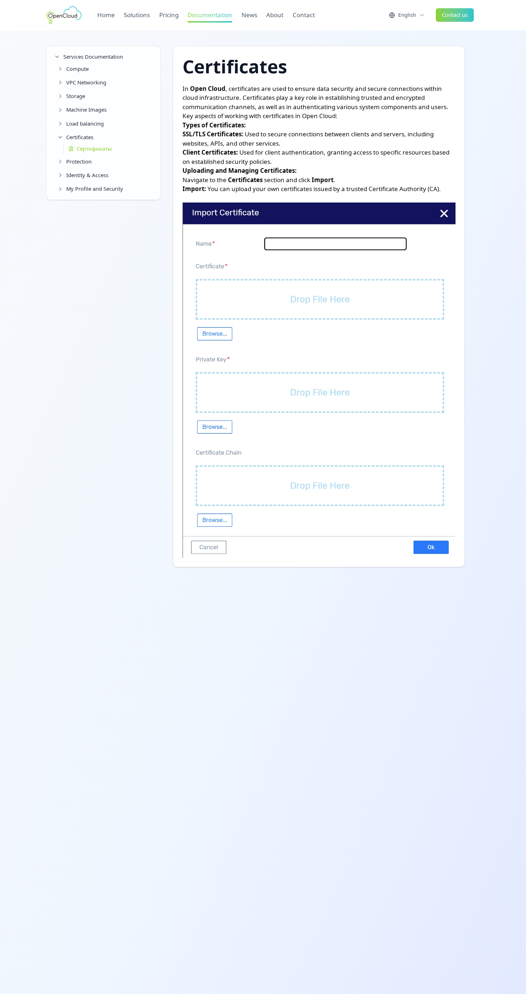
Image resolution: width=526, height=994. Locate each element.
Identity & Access (87, 175)
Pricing (169, 15)
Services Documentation (93, 56)
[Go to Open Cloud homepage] (64, 15)
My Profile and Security (94, 188)
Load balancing (85, 123)
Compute (77, 68)
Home (106, 15)
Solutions (137, 15)
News (249, 15)
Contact (304, 15)
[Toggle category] (57, 57)
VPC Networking (86, 82)
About (274, 15)
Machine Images (86, 109)
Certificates (79, 137)
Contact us (455, 14)
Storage (75, 95)
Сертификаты (94, 148)
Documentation (209, 15)
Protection (79, 161)
